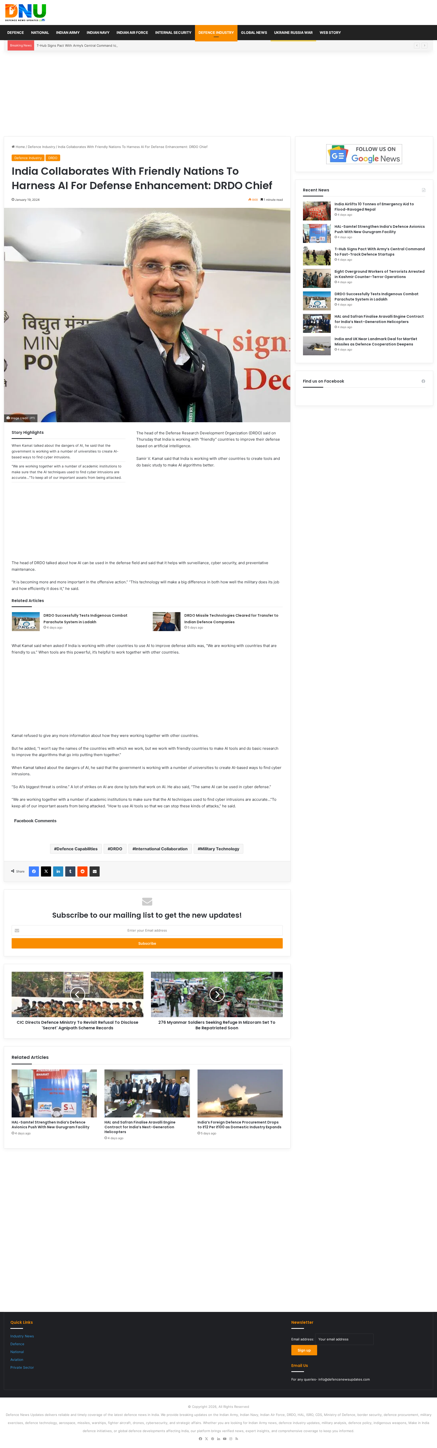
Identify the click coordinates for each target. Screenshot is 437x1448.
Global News (254, 32)
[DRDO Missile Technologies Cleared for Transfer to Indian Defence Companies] (167, 621)
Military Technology (219, 848)
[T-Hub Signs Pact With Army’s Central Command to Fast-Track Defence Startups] (317, 255)
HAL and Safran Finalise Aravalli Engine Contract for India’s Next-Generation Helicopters (140, 1127)
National (40, 32)
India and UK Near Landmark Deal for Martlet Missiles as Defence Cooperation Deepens (376, 341)
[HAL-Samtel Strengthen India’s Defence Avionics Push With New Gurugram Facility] (54, 1093)
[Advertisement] (218, 93)
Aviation (16, 1360)
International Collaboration (161, 848)
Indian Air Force (132, 32)
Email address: (303, 1339)
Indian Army (68, 32)
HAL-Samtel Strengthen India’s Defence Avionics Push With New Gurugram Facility (50, 1125)
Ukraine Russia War (293, 32)
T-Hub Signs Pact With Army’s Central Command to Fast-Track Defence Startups (100, 45)
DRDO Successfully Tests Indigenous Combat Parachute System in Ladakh (377, 296)
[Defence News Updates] (26, 12)
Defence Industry (216, 32)
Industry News (22, 1336)
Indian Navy (98, 32)
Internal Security (173, 32)
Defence (15, 32)
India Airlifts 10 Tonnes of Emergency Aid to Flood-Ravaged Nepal (374, 207)
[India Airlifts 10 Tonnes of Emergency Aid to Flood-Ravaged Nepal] (317, 211)
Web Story (330, 32)
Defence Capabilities (77, 848)
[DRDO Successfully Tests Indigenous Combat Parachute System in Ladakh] (26, 621)
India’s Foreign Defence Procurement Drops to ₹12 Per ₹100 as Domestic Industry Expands (239, 1125)
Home (20, 147)
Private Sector (22, 1367)
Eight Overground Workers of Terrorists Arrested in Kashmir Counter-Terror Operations (380, 274)
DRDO (52, 158)
